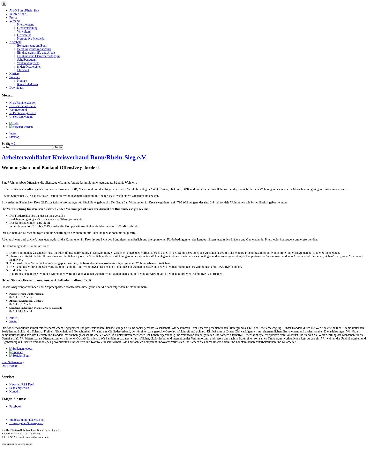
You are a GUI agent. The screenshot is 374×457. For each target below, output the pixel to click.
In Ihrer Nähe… (19, 14)
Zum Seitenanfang (13, 362)
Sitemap (14, 137)
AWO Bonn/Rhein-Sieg (24, 10)
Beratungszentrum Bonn (32, 45)
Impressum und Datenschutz (26, 419)
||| (4, 3)
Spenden (14, 77)
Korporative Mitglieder (31, 38)
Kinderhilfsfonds (27, 84)
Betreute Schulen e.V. (22, 106)
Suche (5, 147)
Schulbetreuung (26, 59)
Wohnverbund (18, 109)
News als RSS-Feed (21, 384)
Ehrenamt (23, 70)
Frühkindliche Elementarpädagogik (38, 56)
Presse (13, 17)
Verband (14, 21)
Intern (13, 133)
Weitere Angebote (28, 63)
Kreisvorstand (25, 24)
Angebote (15, 42)
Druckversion (10, 365)
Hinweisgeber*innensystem (26, 423)
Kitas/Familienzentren (22, 102)
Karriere (14, 73)
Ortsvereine (24, 35)
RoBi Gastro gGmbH (22, 113)
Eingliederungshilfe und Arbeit (36, 52)
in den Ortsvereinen (29, 66)
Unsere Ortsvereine (21, 116)
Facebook (15, 406)
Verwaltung (24, 31)
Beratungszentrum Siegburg (34, 49)
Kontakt (22, 80)
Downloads (16, 87)
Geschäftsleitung (27, 28)
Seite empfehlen (19, 388)
